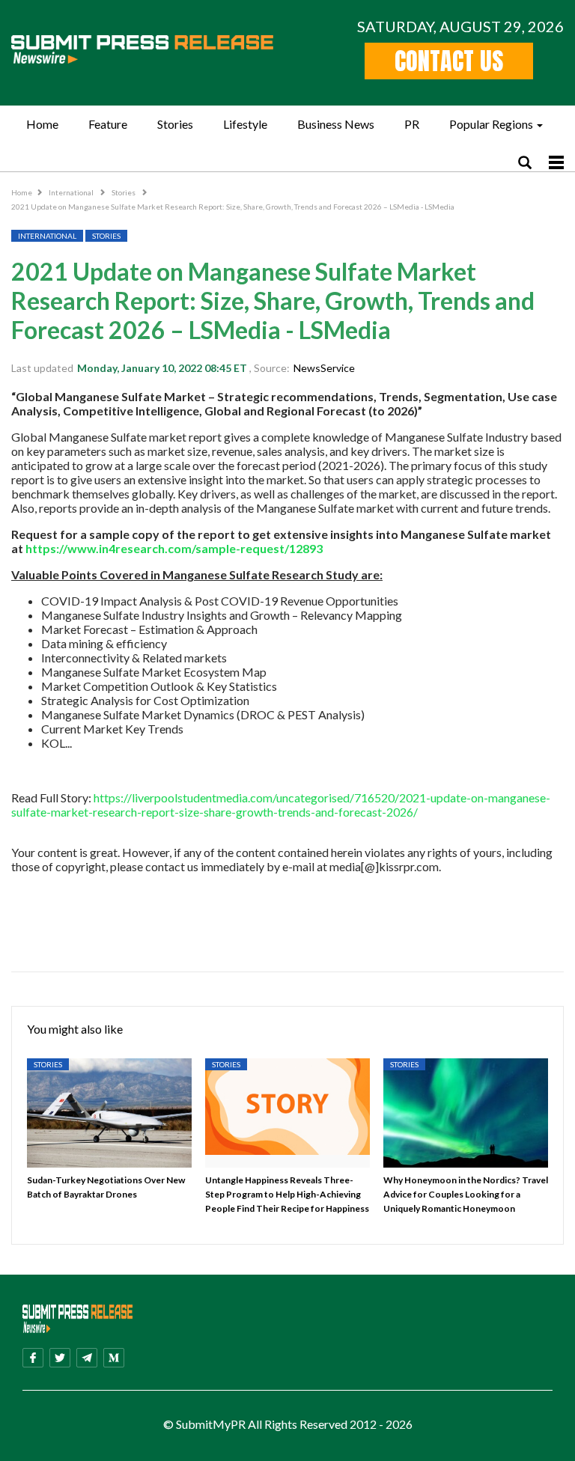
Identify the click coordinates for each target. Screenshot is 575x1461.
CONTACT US (449, 61)
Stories (175, 124)
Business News (335, 124)
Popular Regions (491, 124)
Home (42, 124)
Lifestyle (245, 124)
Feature (107, 124)
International (72, 192)
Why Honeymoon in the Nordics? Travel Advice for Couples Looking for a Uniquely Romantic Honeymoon (465, 1194)
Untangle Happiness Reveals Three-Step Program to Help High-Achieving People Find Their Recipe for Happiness (287, 1194)
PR (411, 124)
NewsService (324, 368)
